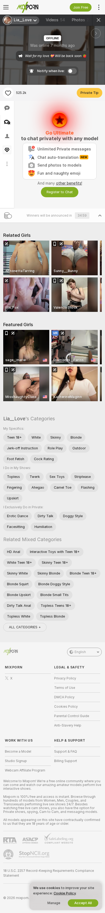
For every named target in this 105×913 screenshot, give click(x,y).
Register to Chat (60, 192)
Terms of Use (64, 688)
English (80, 652)
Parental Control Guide (71, 716)
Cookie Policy (65, 893)
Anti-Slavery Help (67, 725)
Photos (82, 19)
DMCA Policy (64, 697)
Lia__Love (14, 418)
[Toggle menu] (6, 7)
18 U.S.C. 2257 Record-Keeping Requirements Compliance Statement (48, 873)
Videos (55, 19)
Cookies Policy (66, 706)
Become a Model (18, 751)
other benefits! (69, 183)
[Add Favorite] (8, 92)
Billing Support (65, 761)
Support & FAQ (65, 751)
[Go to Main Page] (32, 7)
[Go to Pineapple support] (9, 854)
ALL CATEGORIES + (25, 627)
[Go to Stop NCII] (35, 854)
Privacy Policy (65, 678)
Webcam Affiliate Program (25, 770)
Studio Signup (16, 761)
